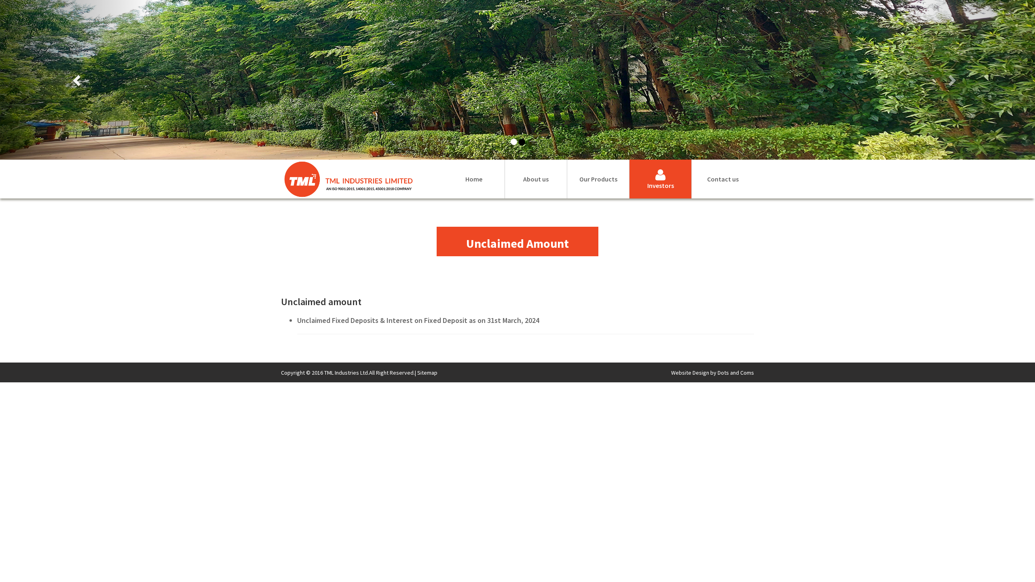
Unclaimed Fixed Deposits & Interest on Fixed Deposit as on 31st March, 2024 (418, 320)
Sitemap (427, 372)
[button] (77, 80)
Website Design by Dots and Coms (712, 372)
